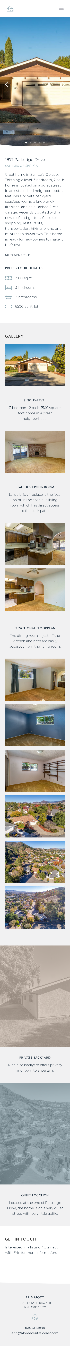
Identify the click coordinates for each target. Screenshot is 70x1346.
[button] (61, 8)
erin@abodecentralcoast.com (35, 1333)
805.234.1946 (35, 1328)
